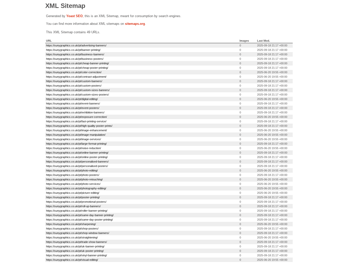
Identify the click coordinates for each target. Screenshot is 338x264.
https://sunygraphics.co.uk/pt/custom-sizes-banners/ (78, 90)
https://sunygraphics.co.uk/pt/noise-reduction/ (73, 148)
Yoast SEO (74, 16)
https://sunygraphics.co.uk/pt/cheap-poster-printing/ (77, 67)
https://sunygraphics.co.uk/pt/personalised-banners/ (77, 161)
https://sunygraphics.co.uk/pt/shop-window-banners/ (77, 232)
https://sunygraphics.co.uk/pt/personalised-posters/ (77, 166)
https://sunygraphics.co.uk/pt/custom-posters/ (73, 85)
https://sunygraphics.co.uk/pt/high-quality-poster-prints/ (79, 125)
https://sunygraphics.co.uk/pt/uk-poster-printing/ (75, 250)
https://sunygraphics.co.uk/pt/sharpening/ (71, 224)
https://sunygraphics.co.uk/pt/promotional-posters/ (76, 201)
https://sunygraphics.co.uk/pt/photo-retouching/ (74, 179)
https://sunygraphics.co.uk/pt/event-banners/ (73, 103)
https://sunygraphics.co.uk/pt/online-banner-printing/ (77, 152)
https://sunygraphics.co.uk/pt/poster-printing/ (73, 197)
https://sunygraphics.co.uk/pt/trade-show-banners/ (76, 241)
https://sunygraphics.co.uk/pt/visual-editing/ (72, 259)
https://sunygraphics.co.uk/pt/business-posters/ (74, 58)
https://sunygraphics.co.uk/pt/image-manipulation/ (75, 134)
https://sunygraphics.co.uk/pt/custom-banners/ (74, 81)
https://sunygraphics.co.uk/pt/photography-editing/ (76, 188)
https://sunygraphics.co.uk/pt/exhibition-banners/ (75, 112)
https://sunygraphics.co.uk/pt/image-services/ (73, 139)
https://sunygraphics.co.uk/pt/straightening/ (72, 237)
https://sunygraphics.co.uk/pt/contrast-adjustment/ (76, 76)
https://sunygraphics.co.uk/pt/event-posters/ (72, 107)
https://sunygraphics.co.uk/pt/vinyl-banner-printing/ (76, 255)
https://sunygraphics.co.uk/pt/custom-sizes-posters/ (77, 94)
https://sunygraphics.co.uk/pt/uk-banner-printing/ (75, 246)
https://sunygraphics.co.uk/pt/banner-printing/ (73, 49)
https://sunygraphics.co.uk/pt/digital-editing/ (72, 99)
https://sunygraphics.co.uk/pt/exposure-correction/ (76, 116)
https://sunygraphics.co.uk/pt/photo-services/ (73, 183)
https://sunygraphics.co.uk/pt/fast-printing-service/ (76, 121)
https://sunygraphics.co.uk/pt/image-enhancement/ (76, 130)
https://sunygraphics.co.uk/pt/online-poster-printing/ (77, 157)
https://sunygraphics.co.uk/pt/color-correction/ (73, 72)
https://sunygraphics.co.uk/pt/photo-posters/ (72, 174)
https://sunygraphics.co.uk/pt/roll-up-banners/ (73, 206)
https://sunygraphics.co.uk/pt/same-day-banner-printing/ (80, 215)
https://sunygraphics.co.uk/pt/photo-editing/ (72, 170)
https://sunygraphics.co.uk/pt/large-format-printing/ (76, 143)
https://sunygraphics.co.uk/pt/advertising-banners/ (76, 45)
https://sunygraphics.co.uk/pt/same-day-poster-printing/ (79, 219)
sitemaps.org (135, 24)
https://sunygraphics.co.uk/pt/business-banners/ (75, 54)
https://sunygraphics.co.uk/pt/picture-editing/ (72, 192)
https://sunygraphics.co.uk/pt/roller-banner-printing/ (76, 210)
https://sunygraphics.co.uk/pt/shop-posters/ (72, 228)
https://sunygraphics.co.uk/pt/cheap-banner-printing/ (77, 63)
